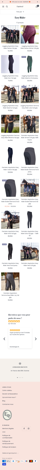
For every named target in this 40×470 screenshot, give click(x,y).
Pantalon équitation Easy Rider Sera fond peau (10, 264)
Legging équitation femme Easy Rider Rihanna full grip (10, 137)
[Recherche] (7, 6)
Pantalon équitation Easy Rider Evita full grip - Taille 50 (29, 233)
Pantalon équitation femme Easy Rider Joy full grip (10, 295)
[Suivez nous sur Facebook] (24, 428)
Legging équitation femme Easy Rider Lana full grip (30, 107)
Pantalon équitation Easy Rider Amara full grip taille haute (29, 138)
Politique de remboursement (8, 442)
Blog (3, 401)
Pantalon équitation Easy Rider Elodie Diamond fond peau (30, 169)
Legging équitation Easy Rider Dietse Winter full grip (30, 47)
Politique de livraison (9, 447)
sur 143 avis (12, 324)
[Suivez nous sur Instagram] (28, 428)
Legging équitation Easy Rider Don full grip (10, 77)
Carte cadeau (7, 390)
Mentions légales (8, 428)
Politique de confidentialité (7, 436)
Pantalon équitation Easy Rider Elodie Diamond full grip (29, 201)
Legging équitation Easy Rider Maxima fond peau (29, 77)
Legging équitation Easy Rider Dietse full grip (10, 47)
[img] (21, 321)
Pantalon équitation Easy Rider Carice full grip (10, 168)
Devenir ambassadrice (10, 394)
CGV (3, 432)
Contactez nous (7, 404)
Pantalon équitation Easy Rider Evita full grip (10, 232)
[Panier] (37, 6)
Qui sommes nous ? (9, 397)
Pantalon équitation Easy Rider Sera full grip (29, 264)
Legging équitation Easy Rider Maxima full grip (10, 107)
